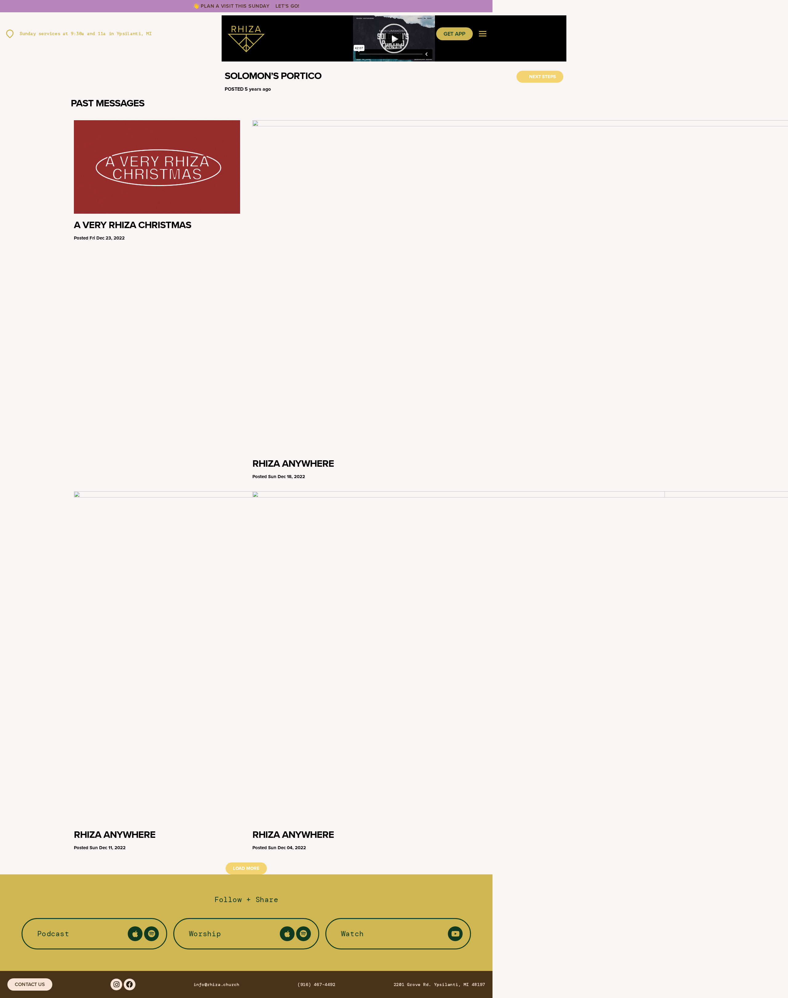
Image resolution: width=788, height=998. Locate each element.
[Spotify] (151, 933)
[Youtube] (455, 933)
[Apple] (135, 933)
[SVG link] (246, 33)
